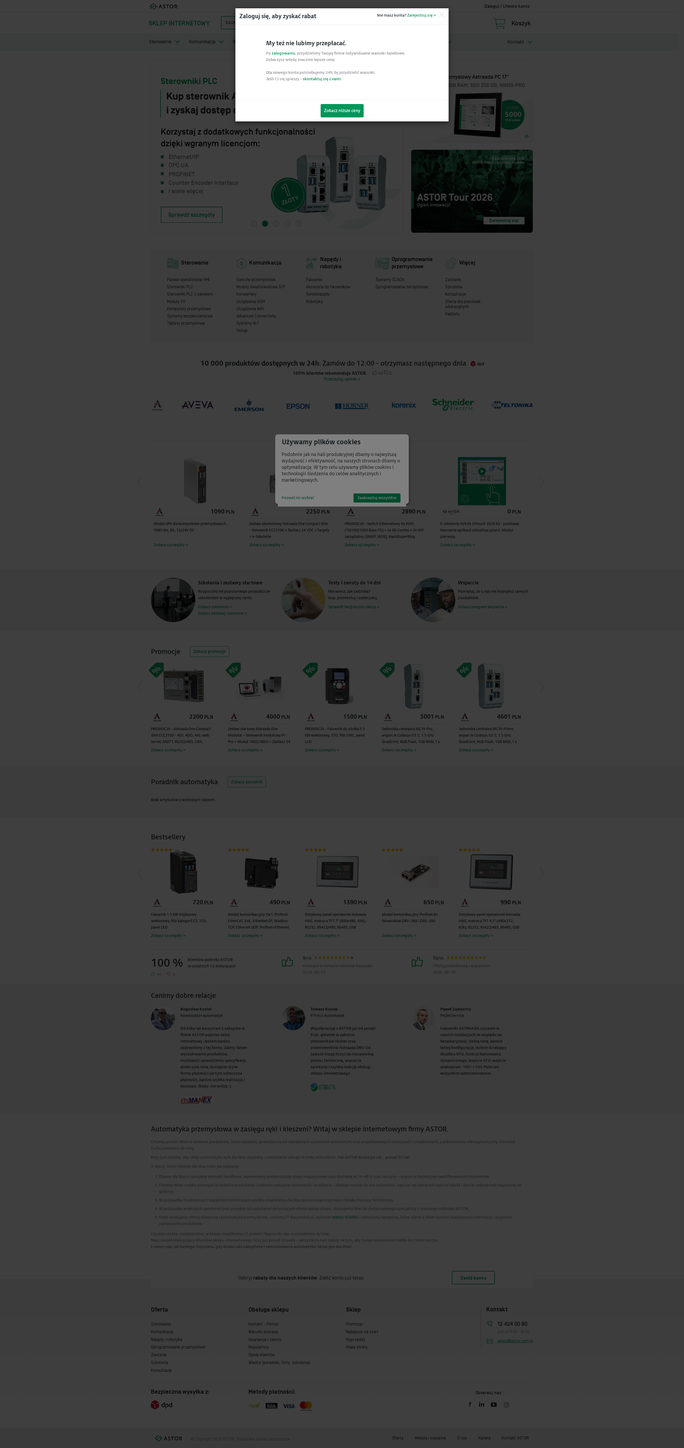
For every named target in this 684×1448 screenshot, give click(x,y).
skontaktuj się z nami (322, 79)
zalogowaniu (283, 53)
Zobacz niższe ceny (342, 110)
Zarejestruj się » (421, 15)
